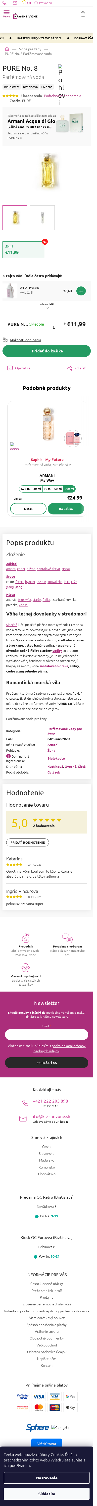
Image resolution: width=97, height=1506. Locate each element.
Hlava (10, 594)
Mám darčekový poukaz (47, 1317)
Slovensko (46, 1153)
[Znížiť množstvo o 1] (51, 319)
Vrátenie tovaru (47, 1331)
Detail (28, 508)
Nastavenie (46, 1477)
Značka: (20, 100)
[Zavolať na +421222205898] (7, 3)
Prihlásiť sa (47, 1063)
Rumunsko (47, 1167)
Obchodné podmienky (47, 1338)
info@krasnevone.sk (50, 1118)
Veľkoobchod (47, 1344)
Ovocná (70, 766)
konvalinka (55, 581)
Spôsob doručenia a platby (47, 1324)
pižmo (31, 568)
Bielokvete (56, 758)
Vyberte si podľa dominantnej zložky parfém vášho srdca (47, 1310)
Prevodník (45, 3)
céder (21, 568)
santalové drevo (48, 568)
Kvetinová (55, 766)
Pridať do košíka (47, 350)
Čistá (82, 766)
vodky (57, 650)
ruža (74, 581)
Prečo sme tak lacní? (47, 1290)
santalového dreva (54, 666)
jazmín (41, 581)
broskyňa (24, 599)
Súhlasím (46, 1493)
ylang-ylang (14, 586)
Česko (46, 1146)
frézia (19, 581)
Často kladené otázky (46, 1283)
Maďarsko (46, 1160)
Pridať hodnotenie (27, 842)
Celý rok (54, 772)
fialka (46, 599)
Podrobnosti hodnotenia (62, 95)
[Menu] (6, 14)
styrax (66, 568)
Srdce (10, 576)
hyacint (30, 581)
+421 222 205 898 (50, 1103)
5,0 (28, 3)
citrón (37, 599)
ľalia (67, 581)
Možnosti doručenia (25, 339)
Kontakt (47, 1365)
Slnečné (11, 624)
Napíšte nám (46, 1358)
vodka (23, 604)
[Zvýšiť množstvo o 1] (64, 324)
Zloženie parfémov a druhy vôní (47, 1303)
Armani (53, 744)
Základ (11, 563)
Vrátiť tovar (46, 1444)
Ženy (51, 750)
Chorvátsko (46, 1173)
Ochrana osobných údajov (46, 1351)
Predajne (46, 1297)
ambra (11, 568)
